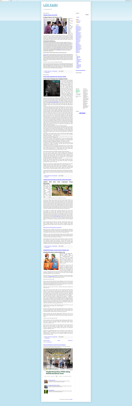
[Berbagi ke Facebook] (61, 71)
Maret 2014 (77, 44)
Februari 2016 (78, 33)
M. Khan (79, 22)
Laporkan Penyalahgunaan (80, 70)
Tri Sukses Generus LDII (51, 380)
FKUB (77, 58)
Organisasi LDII (47, 72)
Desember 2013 (78, 45)
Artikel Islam (78, 56)
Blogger (71, 399)
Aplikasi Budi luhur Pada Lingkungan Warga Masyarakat (57, 179)
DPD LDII (58, 49)
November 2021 (78, 28)
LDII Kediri (50, 5)
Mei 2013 (77, 52)
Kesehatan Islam (79, 61)
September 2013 (78, 48)
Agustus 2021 (78, 30)
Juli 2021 (77, 31)
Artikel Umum (78, 57)
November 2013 (78, 46)
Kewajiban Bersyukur (51, 390)
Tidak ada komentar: (54, 175)
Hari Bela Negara (79, 59)
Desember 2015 (78, 35)
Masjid (77, 63)
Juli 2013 (77, 50)
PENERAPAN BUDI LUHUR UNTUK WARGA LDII (56, 250)
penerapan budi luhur (51, 276)
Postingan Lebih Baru (47, 340)
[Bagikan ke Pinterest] (62, 71)
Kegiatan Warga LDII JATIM (50, 15)
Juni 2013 (77, 51)
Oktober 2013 (78, 47)
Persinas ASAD (79, 65)
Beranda (59, 340)
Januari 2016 (78, 34)
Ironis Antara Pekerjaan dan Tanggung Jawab (54, 76)
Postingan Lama (70, 340)
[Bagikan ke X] (60, 71)
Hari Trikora (78, 60)
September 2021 (78, 29)
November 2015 (78, 36)
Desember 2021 (78, 27)
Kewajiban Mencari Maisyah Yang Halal (54, 385)
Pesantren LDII (79, 66)
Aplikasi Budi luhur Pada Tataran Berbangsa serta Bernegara (52, 227)
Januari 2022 (78, 26)
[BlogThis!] (59, 71)
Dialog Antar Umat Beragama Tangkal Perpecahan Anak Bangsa (54, 344)
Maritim (78, 62)
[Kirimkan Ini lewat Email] (59, 71)
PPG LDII (78, 67)
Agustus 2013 (78, 49)
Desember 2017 (78, 32)
